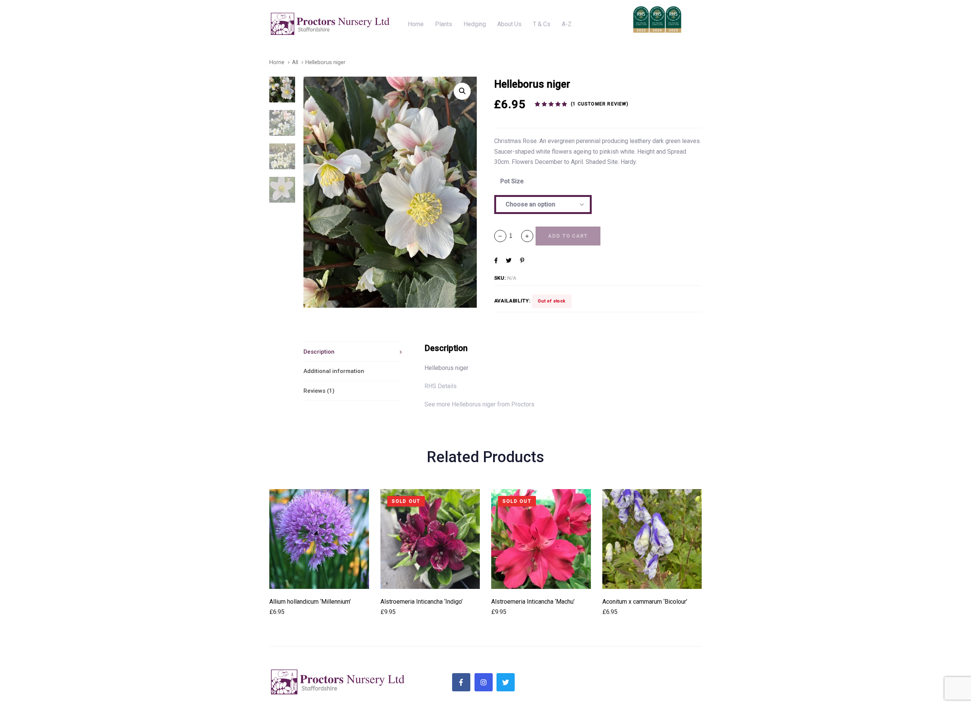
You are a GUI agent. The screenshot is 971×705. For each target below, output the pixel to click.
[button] (527, 236)
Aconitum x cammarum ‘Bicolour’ (644, 601)
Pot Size (511, 181)
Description (319, 351)
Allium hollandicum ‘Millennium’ (310, 601)
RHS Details (440, 386)
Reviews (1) (319, 390)
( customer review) (599, 104)
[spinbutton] (513, 236)
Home (276, 62)
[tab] (352, 352)
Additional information (333, 371)
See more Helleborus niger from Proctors (479, 404)
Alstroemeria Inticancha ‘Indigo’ (421, 601)
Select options (319, 578)
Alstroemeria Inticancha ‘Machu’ (533, 601)
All (295, 62)
